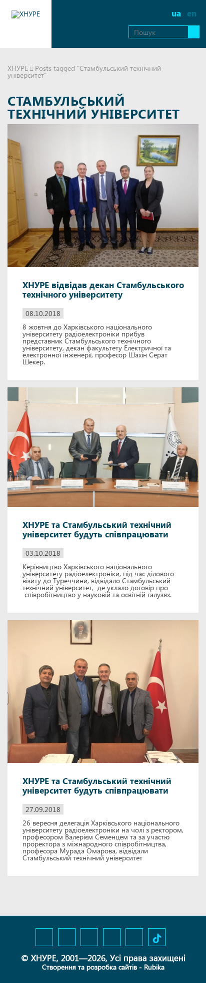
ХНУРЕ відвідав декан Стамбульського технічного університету (103, 289)
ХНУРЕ (18, 68)
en (191, 13)
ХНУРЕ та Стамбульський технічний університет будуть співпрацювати (97, 529)
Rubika (154, 967)
